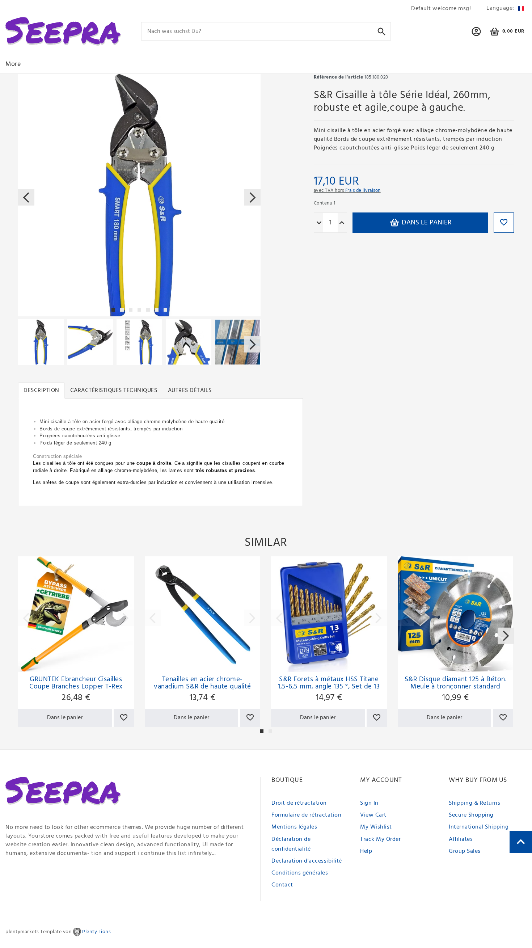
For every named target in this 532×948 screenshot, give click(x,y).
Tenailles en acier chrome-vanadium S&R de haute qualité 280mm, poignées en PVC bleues (202, 683)
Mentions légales (294, 827)
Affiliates (461, 839)
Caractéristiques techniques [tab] (113, 390)
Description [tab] (41, 390)
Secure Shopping (471, 815)
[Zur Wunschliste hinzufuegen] (504, 222)
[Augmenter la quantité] (342, 223)
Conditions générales (299, 873)
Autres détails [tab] (190, 390)
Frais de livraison (363, 190)
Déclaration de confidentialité (291, 844)
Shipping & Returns (474, 803)
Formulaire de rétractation (306, 815)
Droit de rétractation (299, 803)
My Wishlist (376, 827)
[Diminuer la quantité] (319, 223)
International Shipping (478, 827)
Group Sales (465, 851)
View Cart (373, 815)
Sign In (369, 803)
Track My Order (380, 839)
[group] (76, 614)
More (13, 64)
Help (366, 851)
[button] (476, 34)
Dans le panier (425, 222)
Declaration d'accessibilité (306, 861)
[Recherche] (381, 30)
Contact (282, 885)
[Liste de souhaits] (124, 718)
